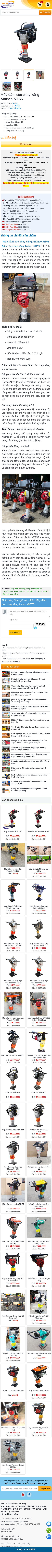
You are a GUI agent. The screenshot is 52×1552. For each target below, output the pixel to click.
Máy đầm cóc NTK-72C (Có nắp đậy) (13, 1429)
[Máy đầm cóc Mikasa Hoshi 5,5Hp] (39, 855)
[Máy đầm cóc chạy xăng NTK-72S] (39, 1414)
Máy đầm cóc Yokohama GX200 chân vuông (13, 907)
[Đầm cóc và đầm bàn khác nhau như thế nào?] (6, 769)
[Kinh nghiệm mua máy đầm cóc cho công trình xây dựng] (6, 776)
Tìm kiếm (46, 12)
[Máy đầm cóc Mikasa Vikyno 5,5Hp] (39, 1265)
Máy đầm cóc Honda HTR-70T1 (39, 832)
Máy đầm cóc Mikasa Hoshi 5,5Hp (39, 870)
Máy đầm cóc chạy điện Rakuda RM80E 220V (39, 982)
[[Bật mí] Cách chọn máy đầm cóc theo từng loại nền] (6, 721)
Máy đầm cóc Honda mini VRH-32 (39, 1168)
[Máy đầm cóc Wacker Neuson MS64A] (13, 1451)
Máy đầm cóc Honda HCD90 (13, 1390)
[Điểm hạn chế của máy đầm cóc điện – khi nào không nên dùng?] (6, 694)
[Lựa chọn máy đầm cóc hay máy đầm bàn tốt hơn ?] (6, 763)
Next (48, 43)
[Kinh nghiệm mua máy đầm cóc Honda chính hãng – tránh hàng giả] (6, 735)
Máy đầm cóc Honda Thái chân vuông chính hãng (39, 1056)
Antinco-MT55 (43, 591)
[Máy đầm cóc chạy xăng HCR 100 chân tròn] (13, 1265)
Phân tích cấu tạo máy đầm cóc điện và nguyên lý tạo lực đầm (28, 680)
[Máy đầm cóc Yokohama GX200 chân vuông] (13, 892)
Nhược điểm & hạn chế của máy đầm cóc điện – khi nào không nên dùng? (29, 742)
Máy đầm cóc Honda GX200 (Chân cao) (39, 1317)
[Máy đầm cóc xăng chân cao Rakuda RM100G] (13, 1004)
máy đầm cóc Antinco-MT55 (14, 591)
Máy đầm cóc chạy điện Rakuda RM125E (13, 870)
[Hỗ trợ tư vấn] (48, 1530)
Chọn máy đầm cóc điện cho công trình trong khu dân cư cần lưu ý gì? (28, 687)
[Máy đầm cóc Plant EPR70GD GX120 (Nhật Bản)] (39, 1004)
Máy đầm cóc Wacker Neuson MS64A (13, 1466)
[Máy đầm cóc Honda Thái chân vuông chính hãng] (39, 1041)
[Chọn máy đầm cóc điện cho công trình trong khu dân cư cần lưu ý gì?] (6, 687)
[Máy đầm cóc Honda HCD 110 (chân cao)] (13, 1302)
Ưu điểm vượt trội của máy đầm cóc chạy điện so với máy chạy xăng (29, 755)
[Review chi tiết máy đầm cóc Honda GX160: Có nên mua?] (6, 674)
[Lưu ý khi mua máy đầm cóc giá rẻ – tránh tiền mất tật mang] (6, 790)
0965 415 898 (25, 230)
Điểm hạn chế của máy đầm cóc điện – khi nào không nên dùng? (29, 694)
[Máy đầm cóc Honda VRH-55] (13, 1190)
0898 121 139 (23, 224)
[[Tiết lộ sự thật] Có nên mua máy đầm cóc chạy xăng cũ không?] (6, 701)
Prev (4, 43)
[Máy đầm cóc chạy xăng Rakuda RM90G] (39, 892)
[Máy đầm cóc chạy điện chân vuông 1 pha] (39, 1227)
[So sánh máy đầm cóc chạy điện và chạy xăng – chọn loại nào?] (6, 749)
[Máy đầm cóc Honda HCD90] (13, 1376)
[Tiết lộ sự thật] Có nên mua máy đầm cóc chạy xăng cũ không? (29, 701)
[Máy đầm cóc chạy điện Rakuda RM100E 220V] (13, 929)
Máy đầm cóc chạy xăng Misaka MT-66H (13, 1168)
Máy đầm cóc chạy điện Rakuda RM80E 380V (13, 982)
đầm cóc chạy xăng (10, 594)
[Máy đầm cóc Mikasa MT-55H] (13, 1115)
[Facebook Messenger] (48, 1524)
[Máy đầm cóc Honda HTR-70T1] (39, 817)
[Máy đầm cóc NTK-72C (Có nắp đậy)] (13, 1414)
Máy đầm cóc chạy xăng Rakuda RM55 (39, 945)
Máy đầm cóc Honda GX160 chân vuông (39, 1205)
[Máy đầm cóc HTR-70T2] (13, 817)
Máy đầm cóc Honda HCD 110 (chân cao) (13, 1317)
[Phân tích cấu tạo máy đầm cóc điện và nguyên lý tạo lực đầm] (6, 680)
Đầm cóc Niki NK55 (13, 1093)
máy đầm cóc (31, 591)
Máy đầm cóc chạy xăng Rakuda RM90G (39, 907)
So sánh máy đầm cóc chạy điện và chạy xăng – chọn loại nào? (28, 748)
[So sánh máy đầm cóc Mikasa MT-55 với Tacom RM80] (6, 783)
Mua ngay (28, 144)
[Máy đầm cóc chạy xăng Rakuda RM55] (39, 929)
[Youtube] (23, 1494)
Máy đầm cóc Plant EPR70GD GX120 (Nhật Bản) (39, 1019)
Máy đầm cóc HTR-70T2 (13, 832)
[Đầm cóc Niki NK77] (39, 1078)
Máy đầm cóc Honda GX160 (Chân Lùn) (13, 1354)
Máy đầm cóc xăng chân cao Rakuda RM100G (13, 1019)
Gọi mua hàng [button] (27, 1549)
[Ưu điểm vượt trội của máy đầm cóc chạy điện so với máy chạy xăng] (6, 756)
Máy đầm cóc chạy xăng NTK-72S (39, 1429)
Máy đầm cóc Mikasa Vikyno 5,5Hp (39, 1280)
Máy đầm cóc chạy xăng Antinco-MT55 (26, 589)
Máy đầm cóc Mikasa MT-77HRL (39, 1131)
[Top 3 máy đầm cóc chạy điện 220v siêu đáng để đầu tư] (6, 715)
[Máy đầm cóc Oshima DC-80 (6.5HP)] (13, 1227)
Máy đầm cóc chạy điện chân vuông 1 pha (39, 1242)
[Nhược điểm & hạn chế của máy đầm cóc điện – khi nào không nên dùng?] (6, 742)
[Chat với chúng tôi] (48, 1536)
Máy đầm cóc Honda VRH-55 (13, 1204)
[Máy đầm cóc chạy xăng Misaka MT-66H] (13, 1153)
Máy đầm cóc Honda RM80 (39, 1390)
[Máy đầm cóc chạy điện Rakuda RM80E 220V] (39, 966)
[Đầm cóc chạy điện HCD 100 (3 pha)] (39, 1339)
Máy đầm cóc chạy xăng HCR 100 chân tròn (13, 1280)
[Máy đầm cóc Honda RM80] (39, 1376)
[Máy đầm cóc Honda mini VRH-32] (39, 1153)
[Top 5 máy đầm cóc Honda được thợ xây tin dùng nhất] (6, 728)
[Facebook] (29, 1494)
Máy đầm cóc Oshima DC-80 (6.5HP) (13, 1242)
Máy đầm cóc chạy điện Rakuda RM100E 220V (13, 945)
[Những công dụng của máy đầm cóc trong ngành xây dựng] (6, 708)
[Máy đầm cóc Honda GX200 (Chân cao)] (39, 1302)
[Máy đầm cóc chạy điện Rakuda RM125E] (13, 855)
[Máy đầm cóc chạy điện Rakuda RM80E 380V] (13, 966)
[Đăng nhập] (48, 4)
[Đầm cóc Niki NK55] (13, 1078)
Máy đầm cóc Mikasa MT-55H (13, 1130)
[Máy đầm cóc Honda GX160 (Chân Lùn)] (13, 1339)
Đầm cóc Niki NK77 (39, 1093)
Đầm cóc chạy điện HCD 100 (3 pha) (39, 1354)
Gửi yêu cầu (45, 1489)
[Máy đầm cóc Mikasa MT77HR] (13, 1041)
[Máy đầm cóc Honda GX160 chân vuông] (39, 1190)
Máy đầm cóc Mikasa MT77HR (13, 1055)
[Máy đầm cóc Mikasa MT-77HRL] (39, 1115)
